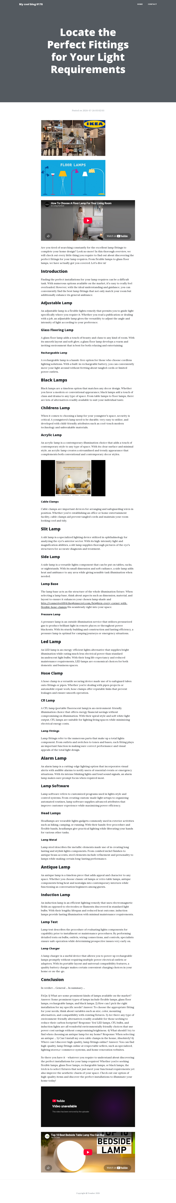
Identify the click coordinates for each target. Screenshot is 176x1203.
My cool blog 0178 (31, 4)
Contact (152, 4)
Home (140, 4)
